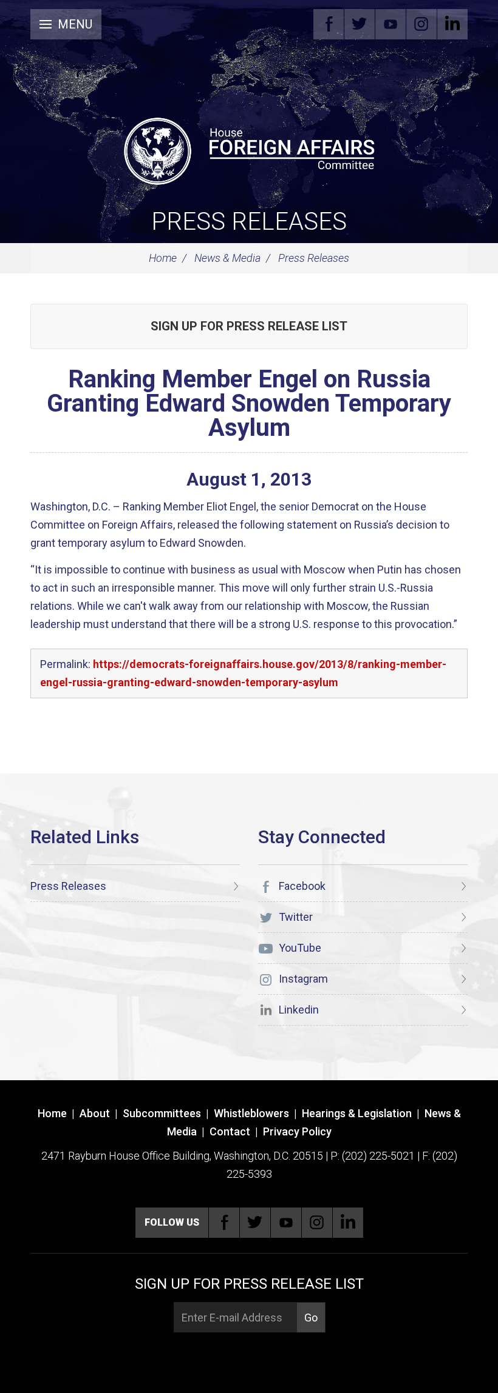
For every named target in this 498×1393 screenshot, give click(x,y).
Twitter (359, 24)
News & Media (227, 258)
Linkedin (452, 24)
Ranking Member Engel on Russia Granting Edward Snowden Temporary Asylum (249, 403)
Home (163, 258)
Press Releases (249, 221)
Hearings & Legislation (357, 1113)
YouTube (390, 24)
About (95, 1113)
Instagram (421, 24)
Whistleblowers (251, 1113)
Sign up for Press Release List (249, 326)
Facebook (328, 24)
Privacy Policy (297, 1131)
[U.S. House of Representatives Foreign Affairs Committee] (249, 149)
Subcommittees (162, 1113)
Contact (230, 1131)
